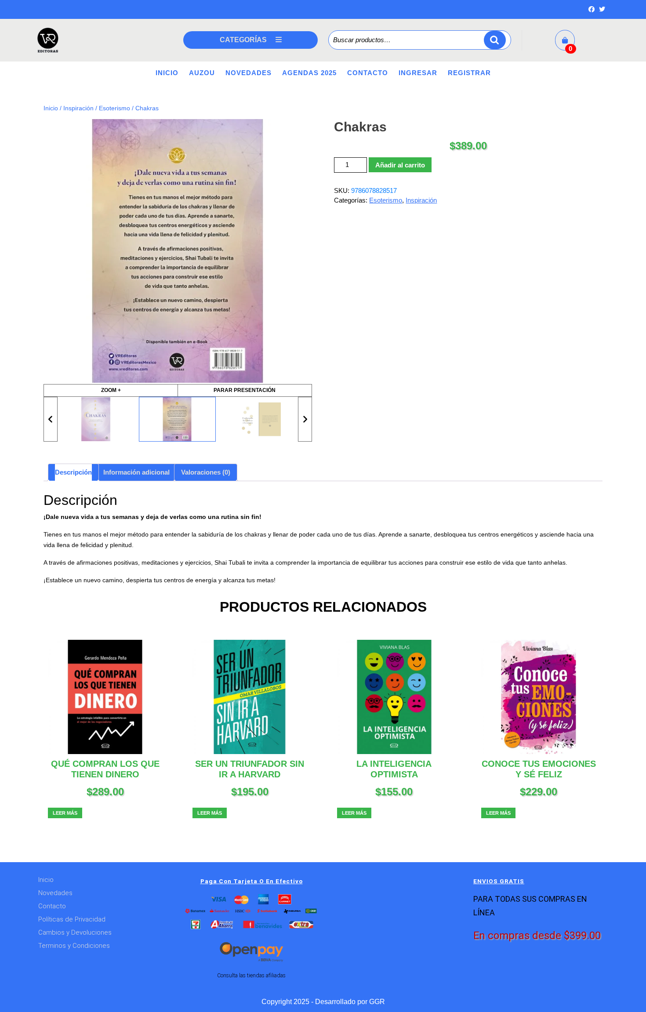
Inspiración (78, 108)
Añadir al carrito (400, 165)
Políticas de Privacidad (71, 919)
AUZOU (202, 72)
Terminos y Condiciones (74, 946)
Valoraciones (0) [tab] (205, 472)
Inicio (167, 72)
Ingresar (418, 72)
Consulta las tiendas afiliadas (251, 975)
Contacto (367, 72)
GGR (377, 1001)
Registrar (469, 72)
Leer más (65, 813)
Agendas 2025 (309, 72)
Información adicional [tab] (136, 472)
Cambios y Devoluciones (75, 932)
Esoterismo (114, 108)
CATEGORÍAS (243, 40)
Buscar (495, 40)
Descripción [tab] (73, 472)
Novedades (248, 72)
